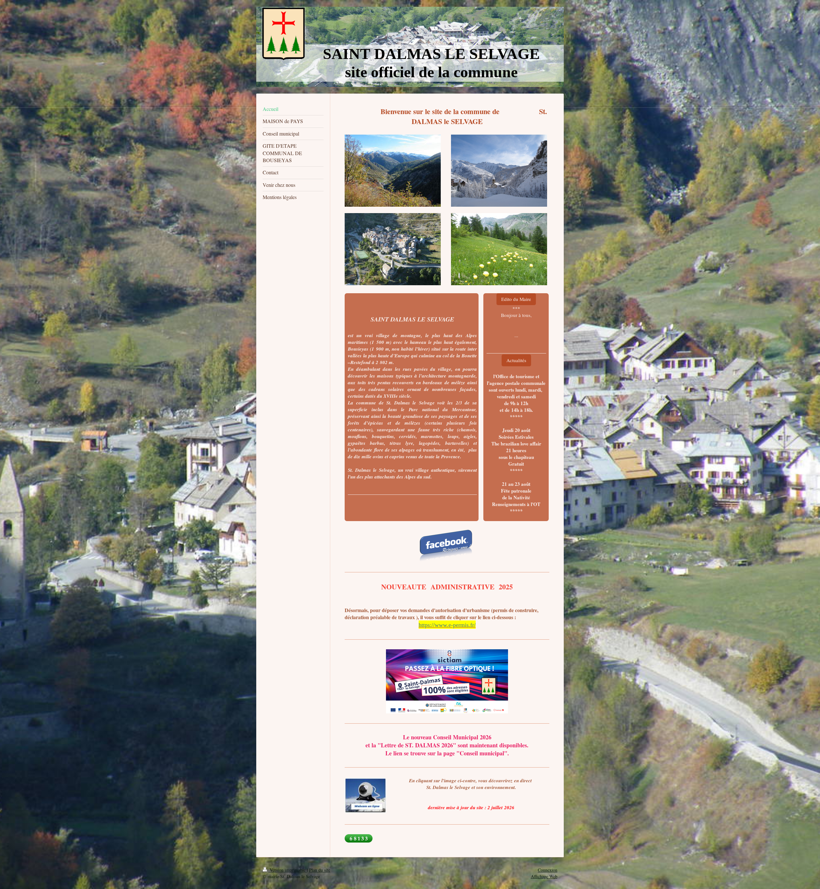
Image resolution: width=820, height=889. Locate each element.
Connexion (547, 870)
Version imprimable (287, 870)
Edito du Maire (516, 299)
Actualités (516, 360)
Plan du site (319, 870)
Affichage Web (544, 876)
